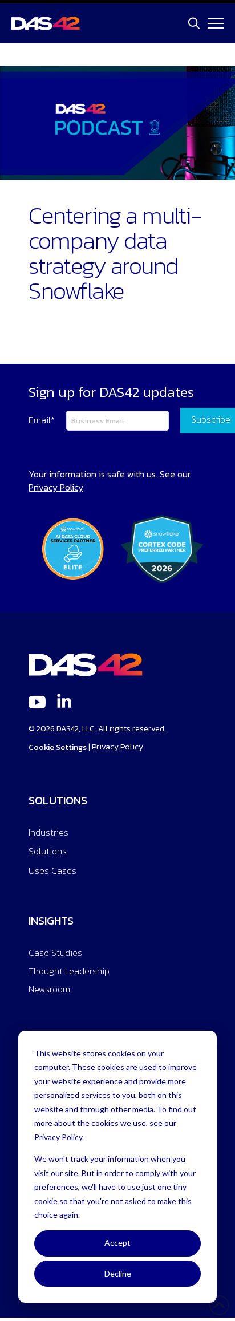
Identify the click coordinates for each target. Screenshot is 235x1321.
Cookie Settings (58, 747)
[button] (194, 23)
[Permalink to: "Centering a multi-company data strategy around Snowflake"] (117, 123)
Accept (117, 1242)
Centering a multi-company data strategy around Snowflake (115, 253)
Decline (117, 1273)
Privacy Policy (117, 747)
